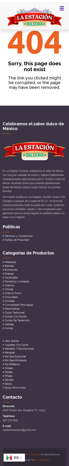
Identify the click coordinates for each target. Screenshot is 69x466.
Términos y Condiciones (19, 236)
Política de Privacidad (17, 239)
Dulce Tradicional (15, 312)
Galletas (9, 324)
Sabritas (9, 379)
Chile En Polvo (13, 293)
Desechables (12, 308)
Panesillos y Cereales (17, 281)
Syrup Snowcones (15, 387)
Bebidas (9, 265)
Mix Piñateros (12, 364)
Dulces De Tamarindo (17, 320)
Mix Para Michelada (16, 360)
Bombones (11, 269)
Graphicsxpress (42, 460)
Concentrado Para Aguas (19, 304)
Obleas (9, 368)
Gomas (9, 328)
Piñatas (9, 376)
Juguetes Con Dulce (16, 344)
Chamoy (10, 285)
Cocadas (10, 301)
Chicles (9, 289)
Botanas (9, 273)
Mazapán (10, 352)
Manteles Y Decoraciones (19, 348)
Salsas (8, 383)
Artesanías (10, 262)
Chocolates (11, 297)
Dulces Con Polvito (16, 316)
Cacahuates (11, 277)
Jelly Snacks (12, 341)
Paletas (9, 372)
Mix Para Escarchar (15, 356)
